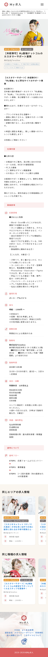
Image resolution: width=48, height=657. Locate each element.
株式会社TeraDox (12, 60)
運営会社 (9, 632)
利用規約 (39, 632)
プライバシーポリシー (24, 632)
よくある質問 (28, 630)
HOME (17, 630)
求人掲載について (14, 635)
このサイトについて (32, 635)
